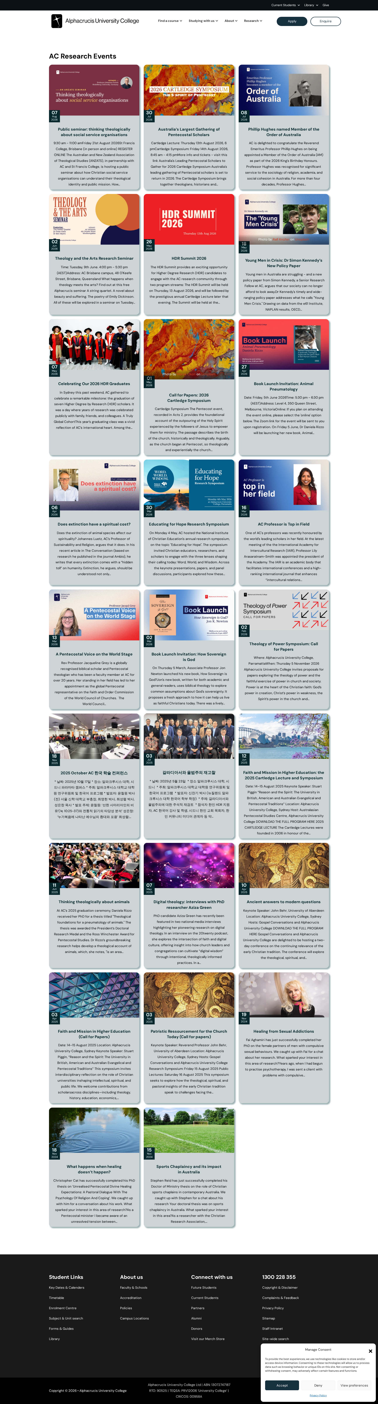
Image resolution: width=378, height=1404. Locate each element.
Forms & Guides (61, 1328)
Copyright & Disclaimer (280, 1287)
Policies (126, 1308)
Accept (282, 1385)
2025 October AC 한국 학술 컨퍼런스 (94, 773)
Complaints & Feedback (280, 1298)
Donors (196, 1328)
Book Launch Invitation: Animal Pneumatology (283, 386)
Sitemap (268, 1318)
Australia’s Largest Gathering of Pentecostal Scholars (189, 132)
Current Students (283, 5)
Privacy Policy (318, 1395)
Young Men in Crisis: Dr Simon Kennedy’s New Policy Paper (283, 263)
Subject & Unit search (66, 1318)
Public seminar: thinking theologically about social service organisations (94, 132)
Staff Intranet (272, 1328)
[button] (369, 1350)
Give (326, 5)
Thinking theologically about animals (94, 901)
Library (54, 1339)
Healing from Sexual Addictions (284, 1031)
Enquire (326, 21)
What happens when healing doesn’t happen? (94, 1169)
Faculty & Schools (133, 1287)
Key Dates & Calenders (66, 1287)
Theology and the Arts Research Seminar (94, 258)
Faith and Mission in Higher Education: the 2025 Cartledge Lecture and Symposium (283, 775)
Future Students (204, 1287)
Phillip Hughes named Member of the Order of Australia (283, 132)
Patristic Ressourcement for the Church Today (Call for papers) (189, 1034)
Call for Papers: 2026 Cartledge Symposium (189, 397)
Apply (292, 21)
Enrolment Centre (63, 1308)
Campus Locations (134, 1318)
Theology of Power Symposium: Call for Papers (283, 646)
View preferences (354, 1385)
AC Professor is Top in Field (284, 524)
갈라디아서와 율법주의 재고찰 (189, 772)
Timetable (56, 1298)
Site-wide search (275, 1339)
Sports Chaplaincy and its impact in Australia (188, 1169)
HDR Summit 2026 (189, 258)
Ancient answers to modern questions (284, 901)
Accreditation (131, 1298)
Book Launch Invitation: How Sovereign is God (189, 657)
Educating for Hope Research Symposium (189, 524)
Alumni (196, 1318)
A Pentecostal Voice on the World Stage (94, 654)
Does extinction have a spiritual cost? (94, 524)
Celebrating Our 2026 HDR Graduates (94, 383)
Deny (318, 1385)
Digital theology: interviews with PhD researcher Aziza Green (189, 904)
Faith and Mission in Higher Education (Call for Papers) (94, 1034)
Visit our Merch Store (208, 1339)
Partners (198, 1308)
